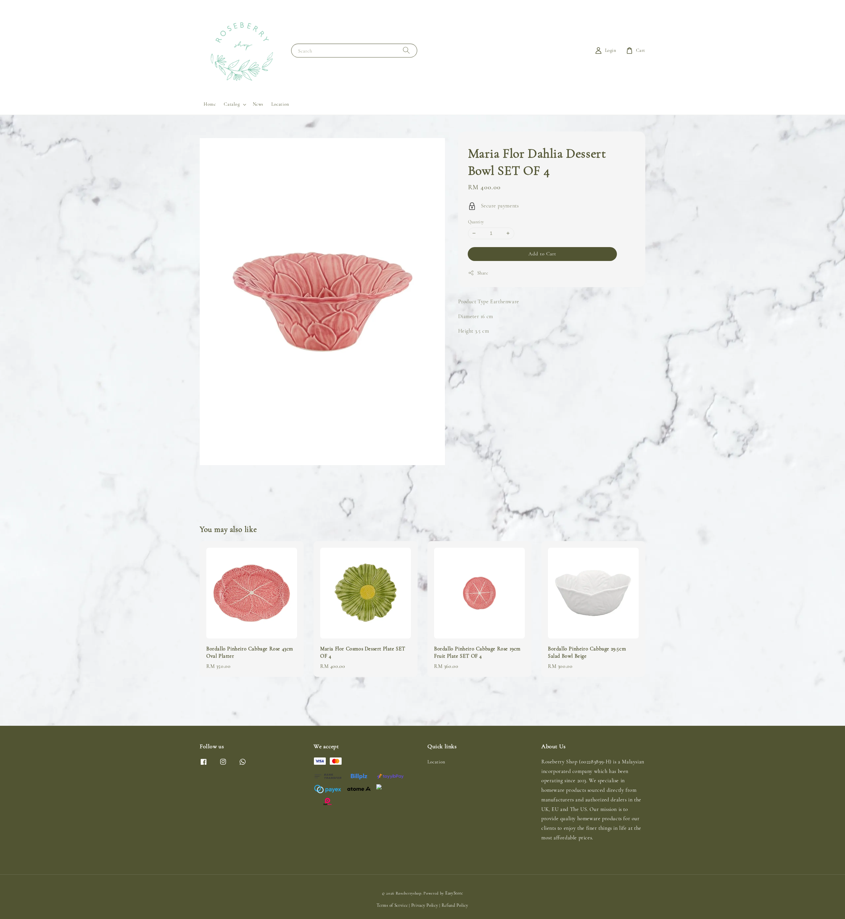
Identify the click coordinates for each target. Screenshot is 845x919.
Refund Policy (455, 905)
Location (280, 104)
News (258, 104)
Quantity (476, 222)
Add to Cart (542, 253)
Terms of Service (392, 905)
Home (210, 104)
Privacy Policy (424, 905)
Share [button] (483, 273)
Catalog (232, 104)
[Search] (406, 50)
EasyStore (454, 893)
